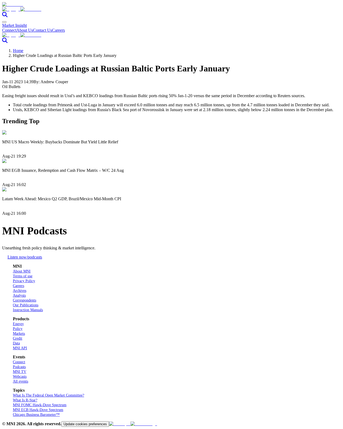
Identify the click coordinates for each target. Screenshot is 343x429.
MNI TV (19, 372)
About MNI (22, 271)
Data (16, 343)
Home (18, 50)
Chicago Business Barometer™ (36, 415)
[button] (171, 9)
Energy (18, 324)
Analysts (19, 295)
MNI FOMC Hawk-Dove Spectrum (39, 405)
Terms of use (22, 276)
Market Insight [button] (14, 25)
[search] (5, 15)
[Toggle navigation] (4, 22)
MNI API (20, 348)
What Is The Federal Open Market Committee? (48, 395)
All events (20, 381)
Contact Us (42, 30)
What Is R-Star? (25, 400)
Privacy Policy (24, 281)
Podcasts (19, 367)
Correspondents (24, 300)
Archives (19, 291)
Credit (17, 338)
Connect (9, 30)
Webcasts (20, 377)
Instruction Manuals (28, 310)
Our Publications (25, 305)
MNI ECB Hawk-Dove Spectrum (38, 410)
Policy (18, 329)
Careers (58, 30)
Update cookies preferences (85, 424)
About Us (24, 30)
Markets (19, 334)
